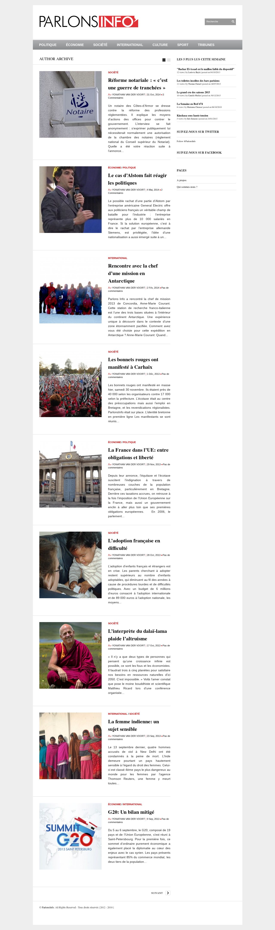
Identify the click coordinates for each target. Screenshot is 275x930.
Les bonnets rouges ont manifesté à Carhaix (133, 362)
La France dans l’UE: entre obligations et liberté (138, 453)
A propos (181, 180)
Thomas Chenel (194, 84)
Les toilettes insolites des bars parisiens (198, 81)
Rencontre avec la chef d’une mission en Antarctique (133, 273)
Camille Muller (194, 95)
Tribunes (206, 45)
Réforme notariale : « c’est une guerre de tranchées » (138, 83)
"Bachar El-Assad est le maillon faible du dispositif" (205, 69)
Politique (48, 45)
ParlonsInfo (48, 907)
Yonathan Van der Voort (128, 94)
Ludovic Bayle (194, 72)
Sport (182, 45)
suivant (157, 893)
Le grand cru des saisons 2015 (193, 92)
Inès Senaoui (192, 118)
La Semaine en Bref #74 (190, 104)
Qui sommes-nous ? (187, 186)
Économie (75, 45)
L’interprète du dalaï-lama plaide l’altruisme (137, 634)
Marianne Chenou (194, 107)
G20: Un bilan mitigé (131, 811)
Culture (160, 45)
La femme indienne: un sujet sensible (133, 725)
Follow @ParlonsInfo (186, 141)
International (130, 45)
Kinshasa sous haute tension (192, 115)
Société (100, 45)
